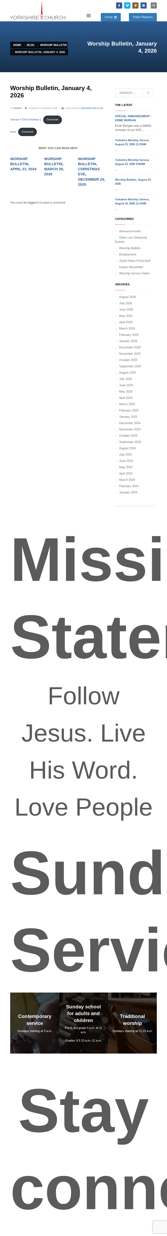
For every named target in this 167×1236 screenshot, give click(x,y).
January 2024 (128, 492)
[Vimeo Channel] (127, 5)
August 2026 (127, 297)
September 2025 (130, 366)
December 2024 (130, 423)
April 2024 (125, 473)
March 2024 (127, 479)
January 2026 (128, 341)
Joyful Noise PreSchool (134, 260)
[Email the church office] (144, 5)
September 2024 (130, 442)
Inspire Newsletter (131, 267)
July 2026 (125, 303)
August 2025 (127, 372)
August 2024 (127, 448)
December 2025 (130, 347)
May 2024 (125, 467)
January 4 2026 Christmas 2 (25, 119)
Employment (127, 254)
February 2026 (128, 334)
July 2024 (125, 454)
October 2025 (128, 360)
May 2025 (125, 391)
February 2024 (128, 486)
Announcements (130, 231)
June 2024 (126, 461)
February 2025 (128, 410)
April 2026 (125, 322)
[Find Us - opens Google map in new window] (135, 5)
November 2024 (130, 429)
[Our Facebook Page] (119, 5)
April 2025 (125, 397)
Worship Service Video (134, 273)
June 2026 (126, 309)
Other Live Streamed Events (131, 239)
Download (52, 119)
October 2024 (128, 435)
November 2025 (130, 353)
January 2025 (128, 416)
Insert (13, 131)
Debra (18, 108)
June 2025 (126, 385)
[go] (148, 93)
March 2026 (127, 328)
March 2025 (127, 404)
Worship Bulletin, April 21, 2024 (23, 164)
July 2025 (125, 379)
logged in (34, 202)
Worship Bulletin (92, 108)
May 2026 (125, 315)
